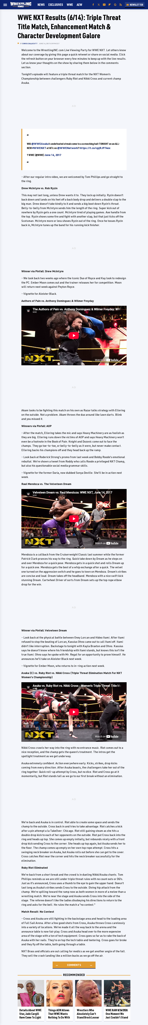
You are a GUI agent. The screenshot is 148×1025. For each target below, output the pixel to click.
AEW (79, 5)
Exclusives (55, 5)
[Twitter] (98, 4)
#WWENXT (39, 148)
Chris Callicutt (29, 43)
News (41, 5)
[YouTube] (104, 4)
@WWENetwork (67, 148)
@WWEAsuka (40, 143)
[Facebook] (93, 4)
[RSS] (120, 4)
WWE (70, 5)
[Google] (115, 4)
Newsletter (136, 4)
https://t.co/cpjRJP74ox (95, 148)
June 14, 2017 (53, 155)
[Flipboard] (109, 4)
